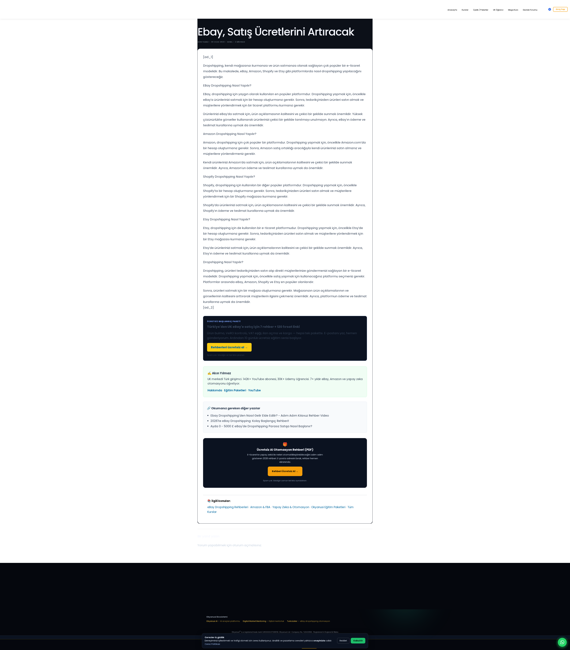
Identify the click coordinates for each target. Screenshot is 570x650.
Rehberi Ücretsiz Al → (285, 471)
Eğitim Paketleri (235, 390)
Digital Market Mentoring (263, 621)
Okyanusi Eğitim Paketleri (328, 507)
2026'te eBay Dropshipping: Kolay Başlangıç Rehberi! (249, 421)
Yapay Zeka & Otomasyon (290, 507)
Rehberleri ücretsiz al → (229, 347)
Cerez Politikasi (212, 644)
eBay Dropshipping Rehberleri (227, 507)
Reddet (343, 640)
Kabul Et (358, 640)
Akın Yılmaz (203, 42)
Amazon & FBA (260, 507)
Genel (229, 42)
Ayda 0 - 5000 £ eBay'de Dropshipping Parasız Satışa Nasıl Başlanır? (261, 426)
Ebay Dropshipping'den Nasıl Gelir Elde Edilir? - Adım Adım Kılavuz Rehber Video (269, 415)
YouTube (254, 390)
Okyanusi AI (223, 621)
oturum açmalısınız (246, 545)
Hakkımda (215, 390)
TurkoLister (308, 621)
